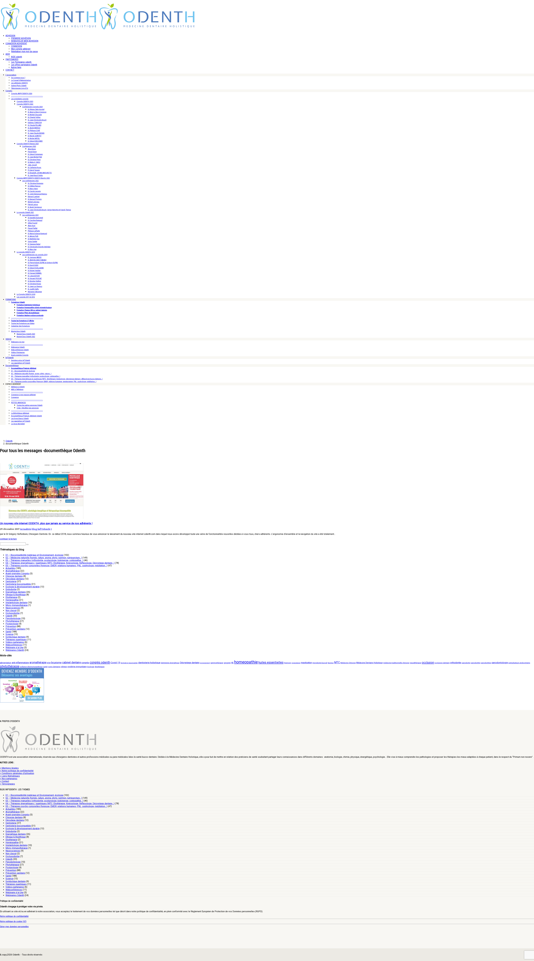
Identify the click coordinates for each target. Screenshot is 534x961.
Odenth (9, 615)
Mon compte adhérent (20, 49)
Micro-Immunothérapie (17, 605)
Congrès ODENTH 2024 (25, 104)
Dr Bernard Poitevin (35, 199)
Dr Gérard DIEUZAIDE (35, 141)
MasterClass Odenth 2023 (26, 334)
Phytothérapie (12, 621)
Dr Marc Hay (32, 249)
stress (64, 667)
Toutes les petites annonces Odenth (29, 405)
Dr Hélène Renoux (34, 186)
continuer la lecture (8, 539)
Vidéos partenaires (15, 642)
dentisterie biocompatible (129, 663)
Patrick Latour (33, 204)
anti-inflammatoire (20, 662)
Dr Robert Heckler (34, 270)
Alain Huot (31, 226)
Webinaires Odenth (18, 347)
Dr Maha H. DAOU (34, 162)
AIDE (8, 54)
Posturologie (12, 623)
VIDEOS (8, 339)
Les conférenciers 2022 (30, 181)
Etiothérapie (11, 597)
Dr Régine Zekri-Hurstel (36, 109)
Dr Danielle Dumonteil (35, 218)
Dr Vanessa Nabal (34, 244)
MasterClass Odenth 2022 (26, 337)
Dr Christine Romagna (35, 183)
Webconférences (14, 645)
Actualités (25, 529)
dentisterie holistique (149, 662)
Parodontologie (13, 618)
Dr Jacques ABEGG (34, 257)
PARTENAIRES (12, 59)
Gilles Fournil (32, 223)
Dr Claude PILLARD (34, 125)
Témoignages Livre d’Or (19, 88)
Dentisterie (11, 581)
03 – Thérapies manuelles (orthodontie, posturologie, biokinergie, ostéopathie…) (44, 560)
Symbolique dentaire (16, 637)
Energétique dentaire (16, 592)
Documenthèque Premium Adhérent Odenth (26, 416)
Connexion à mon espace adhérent (23, 395)
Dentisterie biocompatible (18, 584)
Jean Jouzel (32, 165)
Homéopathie (12, 600)
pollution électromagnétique (31, 667)
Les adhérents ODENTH (19, 83)
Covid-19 (115, 662)
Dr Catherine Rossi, (34, 167)
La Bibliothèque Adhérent (20, 413)
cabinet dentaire (71, 662)
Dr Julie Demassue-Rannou (37, 194)
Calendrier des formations (20, 326)
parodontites (486, 663)
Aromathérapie (13, 571)
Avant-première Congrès (19, 355)
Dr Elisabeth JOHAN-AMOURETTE (40, 173)
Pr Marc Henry (33, 189)
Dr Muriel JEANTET (34, 136)
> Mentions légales (9, 768)
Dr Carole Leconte (34, 191)
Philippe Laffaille (34, 231)
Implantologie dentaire (16, 602)
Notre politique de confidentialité (14, 916)
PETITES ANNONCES (18, 403)
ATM (49, 663)
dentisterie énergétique (170, 663)
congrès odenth (100, 662)
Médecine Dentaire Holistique (369, 663)
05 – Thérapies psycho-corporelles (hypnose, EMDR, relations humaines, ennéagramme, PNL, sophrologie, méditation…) (53, 381)
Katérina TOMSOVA (35, 123)
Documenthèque (12, 365)
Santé (8, 631)
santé (45, 667)
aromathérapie (37, 662)
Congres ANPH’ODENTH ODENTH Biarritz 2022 (33, 178)
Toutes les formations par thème (22, 323)
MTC (337, 662)
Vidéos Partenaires (18, 352)
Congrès (9, 91)
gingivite (227, 663)
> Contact (4, 781)
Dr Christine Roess (34, 284)
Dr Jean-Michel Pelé (35, 157)
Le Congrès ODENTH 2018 (26, 294)
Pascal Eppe (32, 152)
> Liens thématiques (10, 776)
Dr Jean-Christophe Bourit (37, 120)
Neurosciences (13, 608)
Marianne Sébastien (35, 292)
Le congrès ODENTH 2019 (26, 252)
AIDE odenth (16, 56)
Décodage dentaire (15, 578)
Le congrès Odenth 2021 (25, 212)
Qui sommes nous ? (18, 78)
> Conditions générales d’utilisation (17, 773)
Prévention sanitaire (15, 629)
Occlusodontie (13, 613)
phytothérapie (9, 666)
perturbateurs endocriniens (519, 663)
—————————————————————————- (27, 96)
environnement (205, 663)
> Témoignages (7, 784)
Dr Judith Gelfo (33, 289)
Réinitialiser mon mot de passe (24, 51)
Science (9, 634)
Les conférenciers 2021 (30, 215)
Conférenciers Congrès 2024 (32, 107)
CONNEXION (16, 46)
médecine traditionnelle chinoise (396, 663)
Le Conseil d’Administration (21, 80)
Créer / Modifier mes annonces (28, 408)
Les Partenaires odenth (21, 62)
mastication (306, 662)
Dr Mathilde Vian (33, 239)
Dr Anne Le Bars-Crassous (37, 112)
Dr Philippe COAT (34, 130)
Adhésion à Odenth (18, 387)
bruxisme (56, 662)
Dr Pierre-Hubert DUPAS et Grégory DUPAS (43, 263)
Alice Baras (32, 149)
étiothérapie (99, 667)
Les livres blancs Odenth (20, 418)
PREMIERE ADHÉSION (21, 38)
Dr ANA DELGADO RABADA (37, 260)
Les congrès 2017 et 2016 (26, 297)
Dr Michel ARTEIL (34, 138)
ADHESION (10, 35)
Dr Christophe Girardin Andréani (39, 247)
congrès (85, 662)
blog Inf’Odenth (41, 529)
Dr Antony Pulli (33, 236)
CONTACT (10, 70)
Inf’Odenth (10, 358)
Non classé (11, 610)
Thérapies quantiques (16, 639)
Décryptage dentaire (189, 662)
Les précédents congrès (19, 99)
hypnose (287, 663)
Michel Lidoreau (33, 202)
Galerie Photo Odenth (18, 86)
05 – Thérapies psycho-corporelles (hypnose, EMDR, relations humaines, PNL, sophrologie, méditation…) (56, 565)
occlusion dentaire (442, 663)
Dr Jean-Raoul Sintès (35, 175)
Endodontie (11, 589)
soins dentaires (54, 667)
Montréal (331, 663)
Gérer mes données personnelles (14, 926)
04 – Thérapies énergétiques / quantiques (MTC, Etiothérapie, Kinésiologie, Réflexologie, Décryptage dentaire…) (60, 563)
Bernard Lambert (34, 197)
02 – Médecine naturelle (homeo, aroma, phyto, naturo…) (31, 374)
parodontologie (500, 662)
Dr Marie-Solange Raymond (37, 233)
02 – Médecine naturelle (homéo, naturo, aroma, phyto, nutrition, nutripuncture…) (44, 557)
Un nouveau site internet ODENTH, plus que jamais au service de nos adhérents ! (46, 523)
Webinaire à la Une (17, 342)
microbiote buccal (319, 663)
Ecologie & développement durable (23, 586)
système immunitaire (77, 667)
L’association (11, 75)
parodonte (466, 663)
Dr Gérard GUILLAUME (36, 268)
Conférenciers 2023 (29, 146)
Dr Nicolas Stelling (34, 281)
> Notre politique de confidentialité (17, 770)
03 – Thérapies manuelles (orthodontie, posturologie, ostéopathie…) (35, 376)
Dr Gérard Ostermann (35, 154)
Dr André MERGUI (34, 128)
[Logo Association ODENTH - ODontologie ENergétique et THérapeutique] (48, 28)
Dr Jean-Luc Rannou (35, 286)
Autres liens (16, 67)
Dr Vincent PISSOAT (35, 278)
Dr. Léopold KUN (34, 276)
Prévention (11, 626)
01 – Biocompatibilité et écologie (23, 371)
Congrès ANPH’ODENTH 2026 (21, 93)
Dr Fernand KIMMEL (35, 273)
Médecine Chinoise (348, 663)
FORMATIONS (11, 299)
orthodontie (455, 662)
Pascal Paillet (32, 228)
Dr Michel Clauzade (35, 115)
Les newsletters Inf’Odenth (20, 363)
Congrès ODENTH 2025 (25, 101)
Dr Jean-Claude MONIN (36, 133)
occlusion (428, 662)
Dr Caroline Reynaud (35, 220)
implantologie (295, 663)
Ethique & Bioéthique (16, 594)
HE (232, 663)
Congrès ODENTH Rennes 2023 (28, 144)
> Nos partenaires (8, 778)
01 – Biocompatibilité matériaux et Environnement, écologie (34, 555)
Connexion (15, 397)
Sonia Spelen (32, 241)
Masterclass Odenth (18, 331)
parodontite (475, 663)
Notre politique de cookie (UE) (13, 921)
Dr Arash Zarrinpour (35, 207)
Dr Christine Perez (34, 160)
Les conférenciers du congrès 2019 (34, 255)
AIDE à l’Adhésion (17, 389)
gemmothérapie (216, 663)
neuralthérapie (415, 663)
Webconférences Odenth (20, 350)
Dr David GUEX (33, 265)
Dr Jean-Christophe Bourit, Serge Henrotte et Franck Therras (49, 210)
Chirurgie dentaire (14, 576)
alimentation (5, 663)
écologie (90, 667)
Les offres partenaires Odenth (24, 64)
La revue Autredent (18, 424)
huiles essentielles (270, 662)
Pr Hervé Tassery (34, 170)
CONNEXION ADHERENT (16, 43)
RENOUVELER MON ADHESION (24, 41)
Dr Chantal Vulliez (34, 117)
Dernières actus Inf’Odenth (20, 360)
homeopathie (246, 662)
